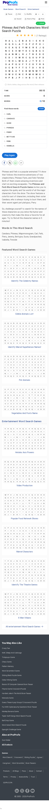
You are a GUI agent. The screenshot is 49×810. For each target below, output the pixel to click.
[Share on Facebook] (4, 163)
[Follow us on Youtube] (32, 790)
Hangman (6, 763)
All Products (7, 745)
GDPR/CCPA (7, 783)
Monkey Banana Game (10, 711)
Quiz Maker (6, 740)
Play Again (10, 155)
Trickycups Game (8, 657)
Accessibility (23, 777)
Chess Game (6, 662)
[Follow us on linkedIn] (17, 790)
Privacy (13, 777)
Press (24, 771)
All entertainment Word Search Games (23, 626)
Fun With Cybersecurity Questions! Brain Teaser (19, 707)
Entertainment (33, 9)
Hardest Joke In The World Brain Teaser (16, 693)
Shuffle (29, 14)
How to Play (31, 19)
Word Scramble (18, 763)
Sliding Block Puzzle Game (11, 675)
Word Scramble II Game (11, 671)
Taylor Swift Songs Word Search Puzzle (16, 716)
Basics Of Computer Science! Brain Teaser (17, 684)
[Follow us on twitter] (22, 790)
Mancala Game (7, 698)
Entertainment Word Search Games (21, 421)
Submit (41, 23)
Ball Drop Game (8, 720)
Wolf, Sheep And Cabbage (12, 653)
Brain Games (8, 9)
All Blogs (16, 771)
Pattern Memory (8, 666)
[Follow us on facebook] (27, 790)
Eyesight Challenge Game (11, 729)
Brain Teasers (31, 763)
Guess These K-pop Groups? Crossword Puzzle (19, 702)
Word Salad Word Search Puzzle (14, 725)
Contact (39, 771)
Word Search (20, 9)
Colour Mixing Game (9, 680)
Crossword (18, 757)
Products (6, 771)
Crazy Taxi (6, 648)
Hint (19, 14)
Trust (33, 777)
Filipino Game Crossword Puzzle (14, 689)
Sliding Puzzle (29, 757)
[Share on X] (10, 163)
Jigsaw (39, 757)
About (31, 771)
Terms (5, 777)
